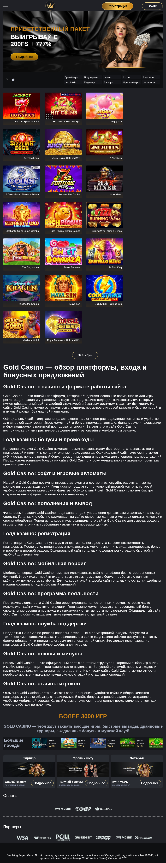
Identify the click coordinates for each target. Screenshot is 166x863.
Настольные (148, 82)
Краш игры (148, 77)
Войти (152, 6)
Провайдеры (71, 77)
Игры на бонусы (131, 82)
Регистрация (117, 6)
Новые (107, 77)
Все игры (108, 82)
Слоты (126, 77)
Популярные (91, 77)
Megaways (89, 82)
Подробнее (24, 57)
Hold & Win (70, 82)
